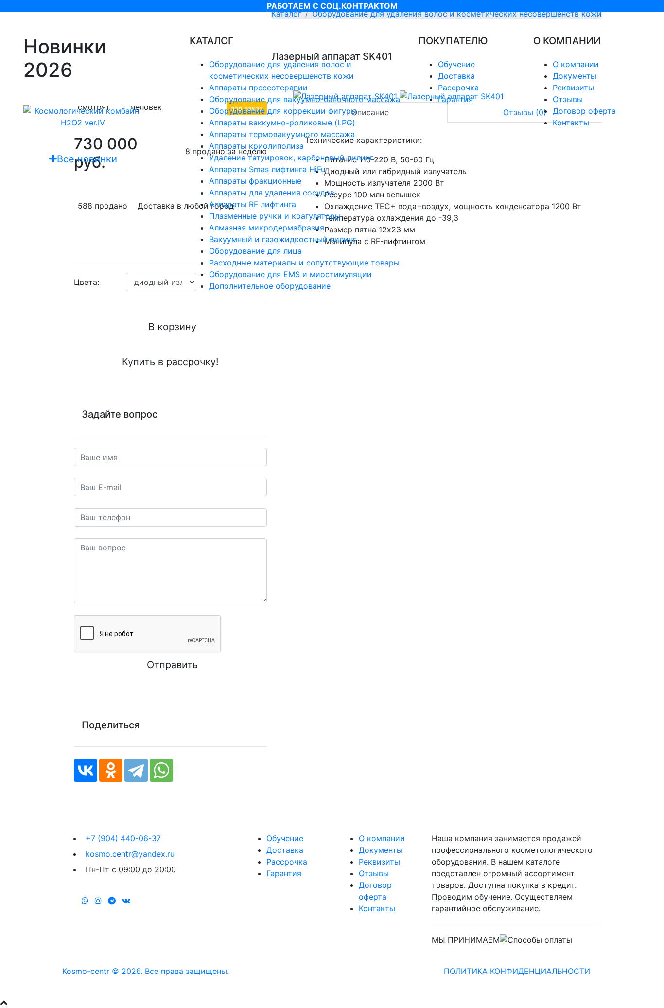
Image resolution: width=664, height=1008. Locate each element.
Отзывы (568, 99)
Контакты (571, 122)
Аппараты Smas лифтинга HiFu (267, 169)
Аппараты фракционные (255, 181)
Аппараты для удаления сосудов (271, 192)
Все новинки (87, 159)
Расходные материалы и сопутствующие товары (304, 262)
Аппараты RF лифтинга (252, 204)
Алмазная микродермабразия (266, 227)
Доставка (456, 76)
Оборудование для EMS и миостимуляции (290, 274)
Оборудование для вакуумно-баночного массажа (304, 99)
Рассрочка (458, 87)
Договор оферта (584, 111)
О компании (576, 64)
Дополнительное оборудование (270, 286)
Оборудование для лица (255, 251)
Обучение (456, 64)
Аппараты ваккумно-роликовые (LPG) (282, 122)
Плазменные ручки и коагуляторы (275, 216)
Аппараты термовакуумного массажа (282, 134)
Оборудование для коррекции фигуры (283, 111)
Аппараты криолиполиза (256, 146)
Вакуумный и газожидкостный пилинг (282, 239)
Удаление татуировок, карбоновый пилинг (291, 157)
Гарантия (455, 99)
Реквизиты (573, 87)
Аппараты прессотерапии (258, 87)
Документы (574, 76)
